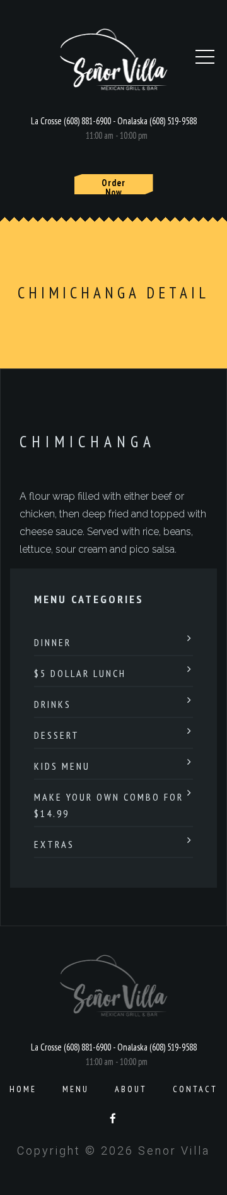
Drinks (52, 704)
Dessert (56, 735)
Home (23, 1089)
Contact (195, 1089)
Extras (54, 844)
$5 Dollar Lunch (80, 673)
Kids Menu (62, 766)
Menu (75, 1089)
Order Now (113, 185)
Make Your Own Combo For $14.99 (108, 805)
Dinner (52, 642)
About (131, 1089)
